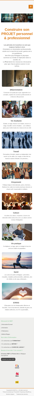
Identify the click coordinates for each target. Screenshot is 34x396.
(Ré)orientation (16, 90)
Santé (16, 272)
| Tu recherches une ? (11, 340)
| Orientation (4, 327)
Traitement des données (22, 394)
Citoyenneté (16, 182)
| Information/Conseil (6, 324)
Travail (16, 151)
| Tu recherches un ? (9, 344)
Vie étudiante (16, 121)
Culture (16, 213)
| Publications (4, 331)
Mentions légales (10, 394)
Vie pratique (16, 243)
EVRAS (16, 303)
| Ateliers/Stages (5, 334)
